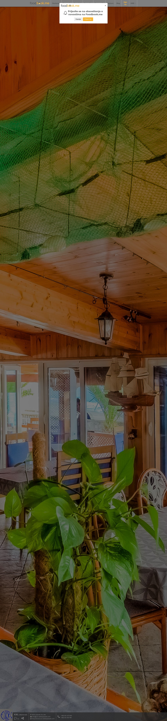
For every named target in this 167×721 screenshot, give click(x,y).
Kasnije (78, 19)
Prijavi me (88, 19)
